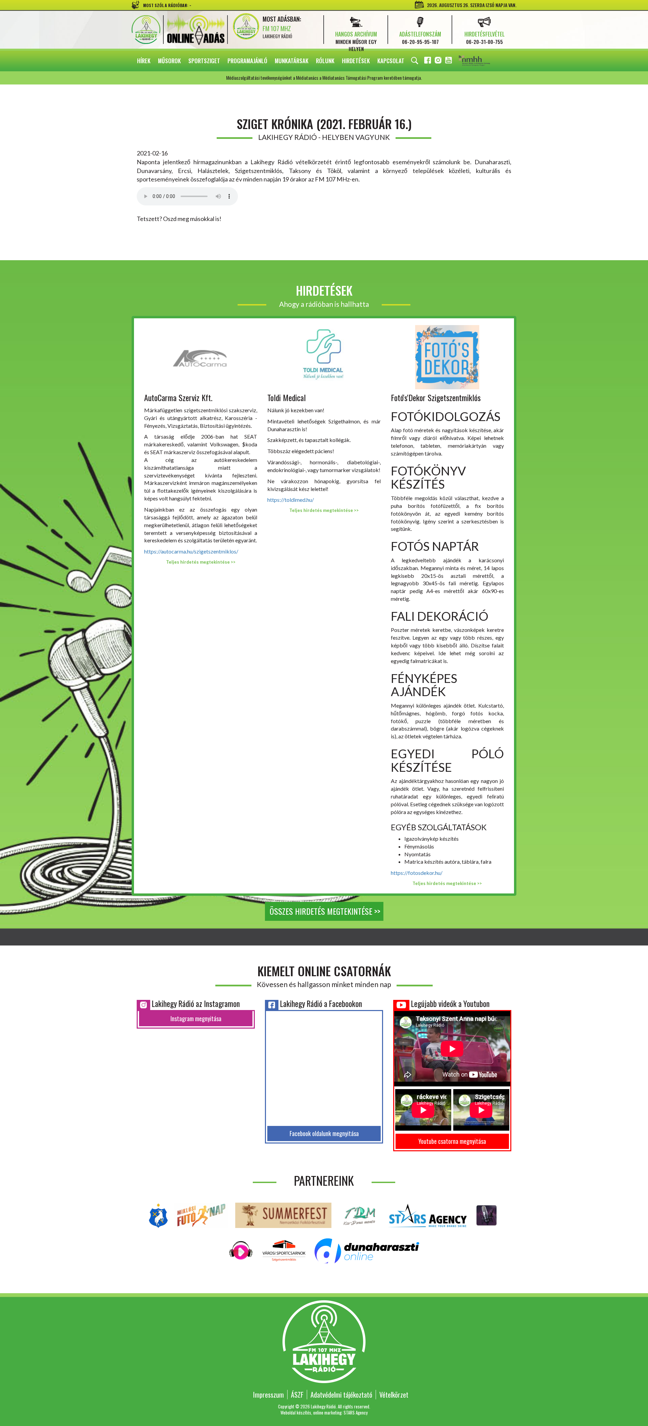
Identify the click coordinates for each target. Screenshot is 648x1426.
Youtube (449, 61)
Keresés (414, 60)
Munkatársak (291, 60)
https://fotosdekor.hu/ (416, 872)
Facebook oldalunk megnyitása (324, 1133)
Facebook (428, 61)
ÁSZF (297, 1395)
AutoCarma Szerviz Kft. (178, 397)
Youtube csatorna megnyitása (452, 1141)
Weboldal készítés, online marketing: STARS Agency (324, 1412)
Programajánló (247, 60)
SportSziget (204, 60)
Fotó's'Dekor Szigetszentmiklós (436, 397)
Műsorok (169, 60)
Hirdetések (356, 60)
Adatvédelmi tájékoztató (341, 1395)
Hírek (144, 60)
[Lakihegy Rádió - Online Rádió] (241, 1249)
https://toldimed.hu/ (290, 499)
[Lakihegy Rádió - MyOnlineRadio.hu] (486, 1214)
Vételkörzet (393, 1395)
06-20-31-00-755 (484, 41)
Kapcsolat (390, 60)
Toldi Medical (286, 397)
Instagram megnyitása (195, 1018)
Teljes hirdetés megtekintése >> (201, 562)
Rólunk (325, 60)
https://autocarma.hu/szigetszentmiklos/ (191, 551)
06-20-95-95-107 (420, 41)
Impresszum (268, 1395)
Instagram (438, 61)
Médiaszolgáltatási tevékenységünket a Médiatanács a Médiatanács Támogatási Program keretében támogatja (483, 61)
